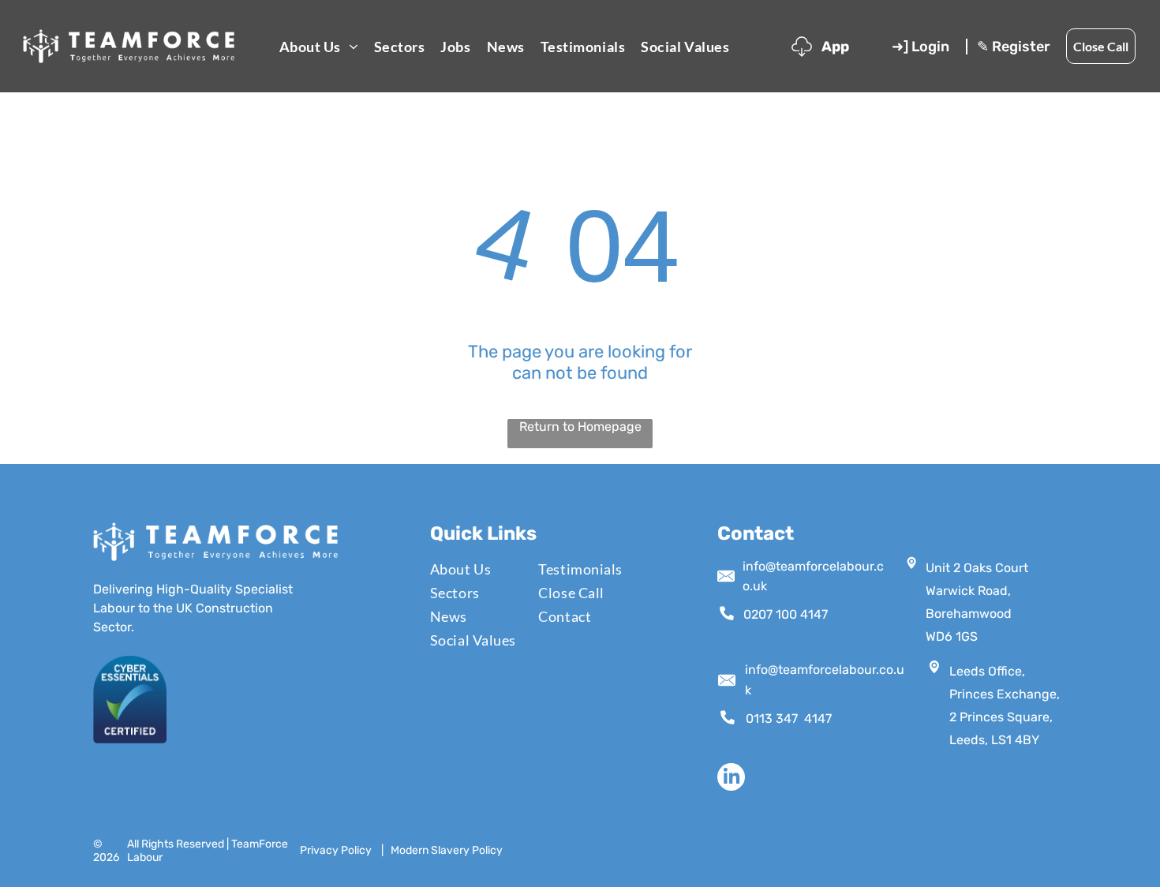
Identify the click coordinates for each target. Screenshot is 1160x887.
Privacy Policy (336, 850)
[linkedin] (731, 779)
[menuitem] (318, 46)
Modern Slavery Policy (447, 850)
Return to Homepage (580, 426)
